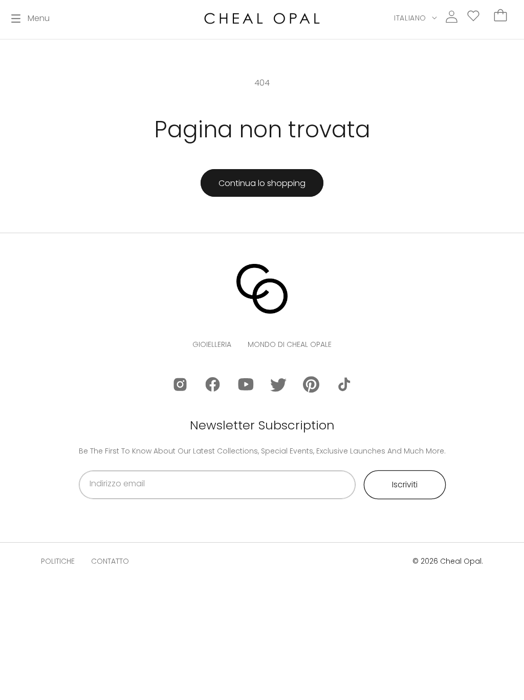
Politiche (58, 561)
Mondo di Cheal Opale (290, 344)
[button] (30, 18)
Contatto (110, 561)
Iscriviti (405, 484)
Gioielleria (211, 344)
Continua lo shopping (262, 183)
